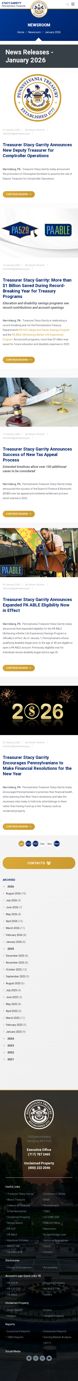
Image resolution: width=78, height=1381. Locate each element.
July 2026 (13, 900)
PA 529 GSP (14, 1288)
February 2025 (16, 1024)
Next (56, 843)
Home (20, 32)
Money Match (15, 1222)
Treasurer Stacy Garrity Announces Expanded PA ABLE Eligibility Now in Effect (37, 605)
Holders (48, 1294)
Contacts (36, 863)
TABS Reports (15, 1337)
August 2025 (15, 983)
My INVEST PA (52, 1288)
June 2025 (14, 997)
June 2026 (14, 907)
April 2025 (13, 1011)
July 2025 (13, 990)
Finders (48, 1310)
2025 (35, 843)
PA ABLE (12, 1234)
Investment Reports (18, 1331)
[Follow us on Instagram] (42, 1358)
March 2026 (15, 928)
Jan (21, 843)
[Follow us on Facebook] (29, 1358)
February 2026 (16, 935)
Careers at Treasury (18, 1205)
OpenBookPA (14, 1252)
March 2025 (15, 1017)
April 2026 (14, 921)
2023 (10, 1045)
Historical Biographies (56, 1240)
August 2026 (16, 893)
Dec (42, 843)
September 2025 (17, 976)
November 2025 (17, 962)
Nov (50, 843)
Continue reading (17, 194)
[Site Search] (67, 4)
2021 (10, 1059)
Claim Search (14, 1310)
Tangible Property (54, 1315)
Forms (47, 1246)
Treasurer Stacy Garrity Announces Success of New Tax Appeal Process (37, 455)
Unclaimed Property (18, 1217)
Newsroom (34, 32)
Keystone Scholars (17, 1240)
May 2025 (13, 1004)
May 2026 (13, 914)
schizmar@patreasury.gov (16, 133)
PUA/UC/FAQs (52, 1222)
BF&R (47, 1199)
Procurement (51, 1205)
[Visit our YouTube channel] (49, 1358)
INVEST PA (13, 1246)
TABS (47, 1211)
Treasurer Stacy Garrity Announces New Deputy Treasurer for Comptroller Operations (37, 150)
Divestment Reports (55, 1331)
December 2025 (17, 955)
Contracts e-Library (54, 1193)
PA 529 (11, 1228)
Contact (48, 1252)
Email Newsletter (17, 1211)
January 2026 (16, 941)
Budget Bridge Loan (55, 1234)
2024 (10, 1038)
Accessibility (51, 1267)
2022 (10, 1052)
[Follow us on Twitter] (35, 1358)
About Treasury (16, 1199)
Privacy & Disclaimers (19, 1267)
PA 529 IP (12, 1282)
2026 (28, 843)
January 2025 (16, 1031)
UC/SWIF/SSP (51, 1217)
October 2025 (16, 969)
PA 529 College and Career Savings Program (44, 330)
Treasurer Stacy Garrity (20, 1193)
